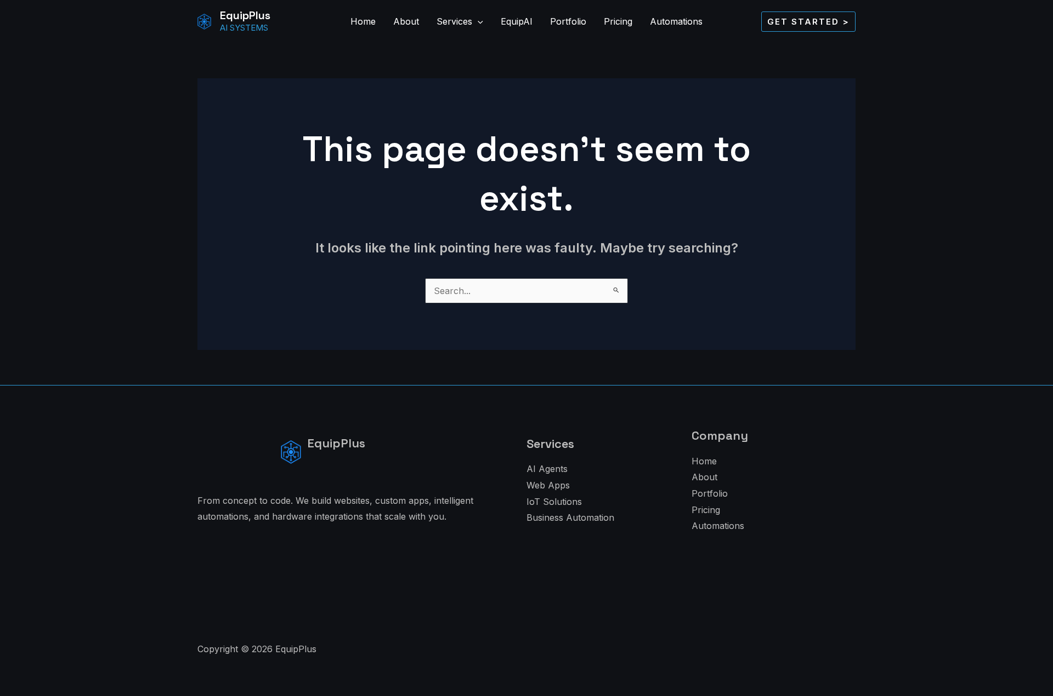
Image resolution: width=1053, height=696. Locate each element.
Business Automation (570, 517)
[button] (477, 21)
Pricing (618, 21)
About (406, 21)
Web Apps (548, 485)
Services (454, 21)
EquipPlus (245, 15)
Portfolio (568, 21)
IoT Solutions (554, 501)
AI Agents (547, 468)
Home (363, 21)
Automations (676, 21)
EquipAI (517, 21)
